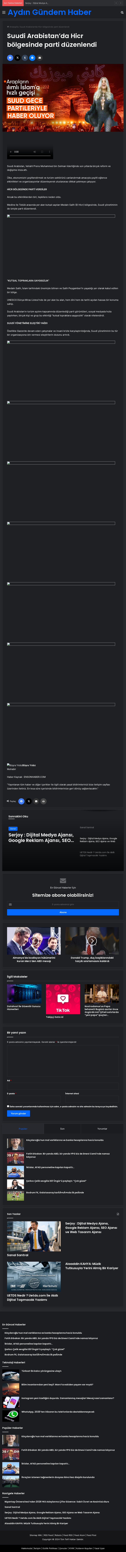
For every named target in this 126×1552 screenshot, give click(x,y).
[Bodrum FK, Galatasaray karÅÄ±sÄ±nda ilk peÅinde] (15, 1196)
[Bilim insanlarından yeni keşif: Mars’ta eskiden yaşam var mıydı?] (10, 1389)
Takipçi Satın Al (54, 1017)
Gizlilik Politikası (49, 1548)
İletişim (37, 1548)
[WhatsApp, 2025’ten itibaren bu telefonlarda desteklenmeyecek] (10, 1416)
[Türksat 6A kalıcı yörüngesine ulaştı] (10, 1375)
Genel (13, 828)
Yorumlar (102, 1128)
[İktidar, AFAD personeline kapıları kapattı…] (15, 1171)
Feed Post (91, 1535)
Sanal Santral (17, 1255)
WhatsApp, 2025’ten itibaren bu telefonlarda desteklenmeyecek (58, 1411)
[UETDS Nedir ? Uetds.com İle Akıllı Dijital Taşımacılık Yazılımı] (34, 1277)
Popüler (23, 1128)
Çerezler (63, 1548)
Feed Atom (79, 1535)
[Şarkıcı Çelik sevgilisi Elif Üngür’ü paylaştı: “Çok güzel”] (15, 1184)
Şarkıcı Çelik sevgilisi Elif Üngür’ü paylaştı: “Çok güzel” (56, 1180)
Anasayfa (13, 27)
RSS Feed (48, 1535)
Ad (9, 1080)
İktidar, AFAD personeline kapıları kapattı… (50, 1167)
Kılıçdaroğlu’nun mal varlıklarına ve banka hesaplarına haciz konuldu (65, 1140)
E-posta (11, 1093)
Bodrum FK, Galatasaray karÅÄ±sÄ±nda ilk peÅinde (55, 1192)
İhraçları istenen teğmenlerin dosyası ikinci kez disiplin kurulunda (58, 1477)
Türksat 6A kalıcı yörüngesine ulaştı (41, 1371)
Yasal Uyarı (99, 1548)
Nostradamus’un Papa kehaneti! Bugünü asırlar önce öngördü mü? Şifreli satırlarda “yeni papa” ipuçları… (102, 1011)
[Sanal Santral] (34, 1236)
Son (62, 1128)
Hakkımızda (26, 1548)
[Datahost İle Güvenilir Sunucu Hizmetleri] (24, 993)
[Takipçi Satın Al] (63, 999)
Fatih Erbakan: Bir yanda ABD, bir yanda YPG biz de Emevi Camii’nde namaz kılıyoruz (68, 1450)
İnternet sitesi (72, 1093)
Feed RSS (68, 1535)
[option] (63, 840)
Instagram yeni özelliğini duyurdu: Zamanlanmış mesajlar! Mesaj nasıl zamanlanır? (68, 1398)
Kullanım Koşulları (84, 1548)
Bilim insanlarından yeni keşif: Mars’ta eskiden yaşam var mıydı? (57, 1384)
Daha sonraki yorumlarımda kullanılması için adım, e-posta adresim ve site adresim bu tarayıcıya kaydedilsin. (64, 1106)
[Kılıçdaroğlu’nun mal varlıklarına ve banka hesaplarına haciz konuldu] (15, 1144)
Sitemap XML (36, 1535)
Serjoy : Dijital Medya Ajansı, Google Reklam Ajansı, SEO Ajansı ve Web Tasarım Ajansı (66, 3)
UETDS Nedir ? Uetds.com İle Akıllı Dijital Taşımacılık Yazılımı (40, 837)
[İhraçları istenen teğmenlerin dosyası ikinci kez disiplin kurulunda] (10, 1481)
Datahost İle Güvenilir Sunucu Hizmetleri (23, 1008)
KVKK (71, 1548)
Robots (58, 1535)
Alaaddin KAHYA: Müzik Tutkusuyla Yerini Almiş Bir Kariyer (91, 1266)
